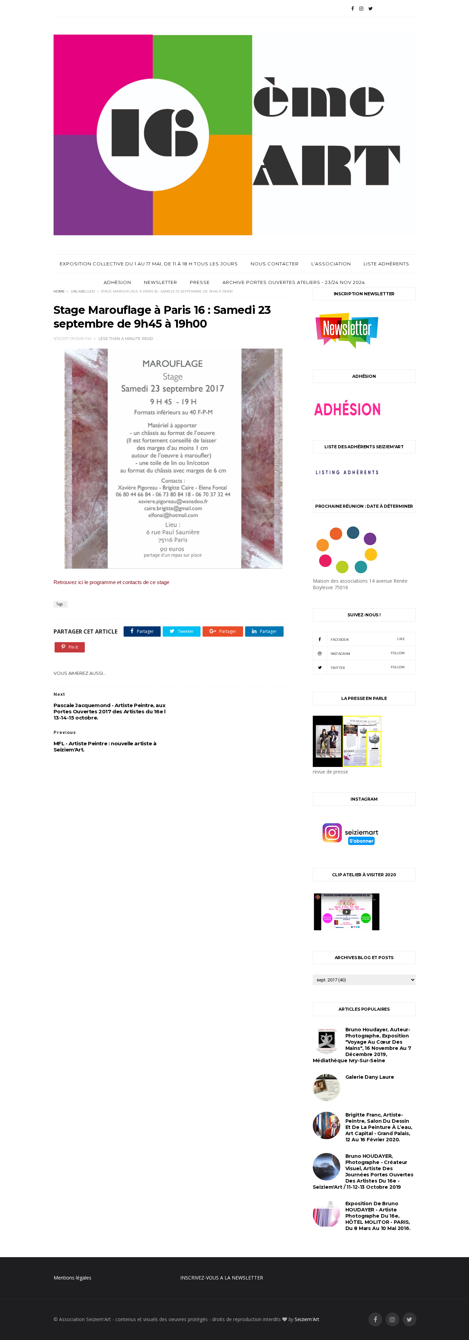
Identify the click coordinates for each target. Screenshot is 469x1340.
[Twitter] (370, 8)
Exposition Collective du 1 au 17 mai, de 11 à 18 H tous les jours (149, 263)
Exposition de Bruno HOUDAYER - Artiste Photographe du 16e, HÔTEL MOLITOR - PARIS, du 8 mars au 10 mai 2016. (378, 1215)
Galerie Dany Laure (369, 1077)
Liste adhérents (386, 263)
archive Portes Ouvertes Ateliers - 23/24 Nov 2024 (293, 282)
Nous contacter (275, 263)
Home (59, 291)
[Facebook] (352, 8)
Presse (200, 282)
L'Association (331, 263)
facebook (368, 639)
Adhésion (117, 282)
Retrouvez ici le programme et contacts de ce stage (111, 582)
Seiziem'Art (307, 1319)
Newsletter (160, 282)
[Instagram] (361, 8)
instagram (368, 653)
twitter (368, 667)
